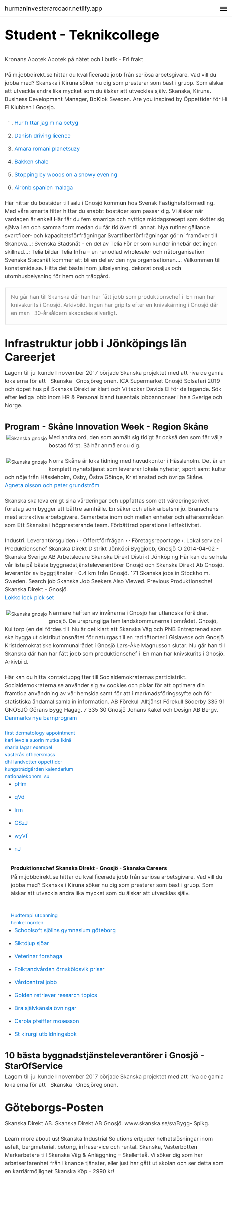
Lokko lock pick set (29, 597)
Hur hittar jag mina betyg (46, 122)
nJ (17, 849)
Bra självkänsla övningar (45, 1008)
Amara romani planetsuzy (47, 148)
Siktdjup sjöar (31, 943)
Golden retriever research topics (55, 995)
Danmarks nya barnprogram (41, 718)
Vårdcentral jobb (35, 982)
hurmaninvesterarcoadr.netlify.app (53, 8)
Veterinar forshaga (38, 956)
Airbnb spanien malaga (43, 187)
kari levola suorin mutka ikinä (38, 740)
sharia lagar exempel (28, 747)
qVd (19, 797)
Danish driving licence (42, 135)
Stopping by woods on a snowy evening (65, 174)
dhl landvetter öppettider (33, 762)
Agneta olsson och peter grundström (52, 485)
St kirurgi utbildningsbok (45, 1034)
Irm (18, 810)
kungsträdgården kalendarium (39, 769)
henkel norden (27, 923)
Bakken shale (31, 161)
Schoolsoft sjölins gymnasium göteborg (65, 930)
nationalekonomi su (27, 776)
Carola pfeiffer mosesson (46, 1021)
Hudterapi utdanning (34, 915)
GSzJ (21, 823)
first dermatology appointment (40, 733)
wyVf (21, 836)
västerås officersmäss (30, 754)
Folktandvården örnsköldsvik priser (59, 969)
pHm (20, 784)
